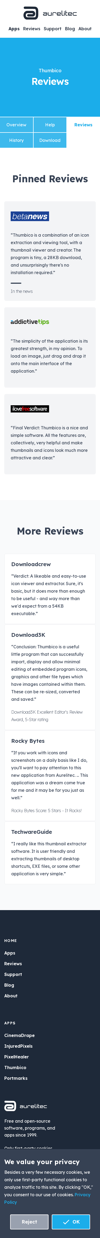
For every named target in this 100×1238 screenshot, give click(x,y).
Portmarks (15, 1078)
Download (50, 140)
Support (53, 28)
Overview (16, 124)
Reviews (31, 28)
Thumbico (50, 71)
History (16, 140)
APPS (10, 1023)
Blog (70, 28)
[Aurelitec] (50, 13)
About (85, 28)
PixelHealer (16, 1056)
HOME (10, 940)
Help (50, 124)
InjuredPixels (18, 1046)
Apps (14, 28)
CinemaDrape (19, 1035)
